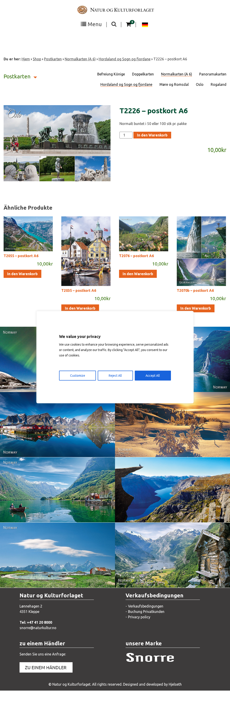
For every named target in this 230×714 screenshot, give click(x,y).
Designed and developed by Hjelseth (152, 684)
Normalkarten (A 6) (80, 59)
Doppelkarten (143, 74)
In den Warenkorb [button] (22, 274)
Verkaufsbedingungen (145, 606)
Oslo (199, 84)
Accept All (153, 375)
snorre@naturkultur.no (38, 628)
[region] (115, 357)
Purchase (193, 384)
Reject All (115, 375)
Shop (37, 59)
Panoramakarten (212, 74)
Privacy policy (139, 617)
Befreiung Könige (111, 74)
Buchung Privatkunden (146, 612)
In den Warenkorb (152, 135)
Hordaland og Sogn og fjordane (124, 59)
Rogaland (218, 84)
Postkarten (53, 59)
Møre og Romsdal (174, 84)
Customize (77, 375)
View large (29, 384)
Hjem (26, 59)
